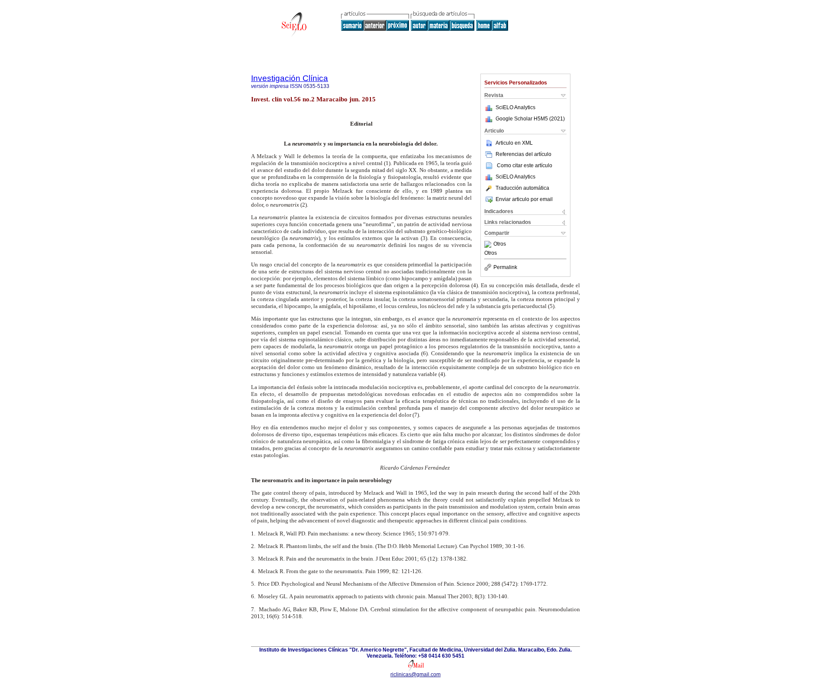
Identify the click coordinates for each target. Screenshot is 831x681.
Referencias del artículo (523, 154)
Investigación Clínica (289, 78)
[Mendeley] (488, 244)
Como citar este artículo (524, 165)
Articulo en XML (514, 143)
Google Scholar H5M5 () (530, 119)
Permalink (505, 267)
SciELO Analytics (515, 107)
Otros (499, 244)
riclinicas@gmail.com (415, 674)
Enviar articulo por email (524, 199)
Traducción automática (522, 188)
